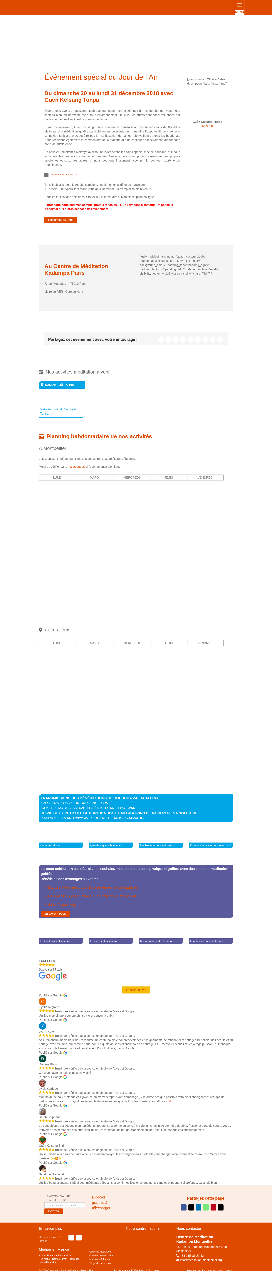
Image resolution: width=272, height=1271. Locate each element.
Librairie (43, 1241)
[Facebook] (161, 339)
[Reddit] (175, 339)
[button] (239, 5)
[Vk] (212, 339)
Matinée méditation (99, 1259)
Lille (43, 1255)
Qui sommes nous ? (50, 1237)
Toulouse (74, 1258)
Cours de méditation (100, 1251)
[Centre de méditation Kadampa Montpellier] (60, 3)
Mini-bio (207, 125)
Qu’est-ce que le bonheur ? (106, 845)
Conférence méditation (101, 1255)
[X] (168, 339)
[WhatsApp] (190, 339)
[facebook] (71, 1237)
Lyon (64, 1258)
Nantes (56, 1258)
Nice (54, 1262)
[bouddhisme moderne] (141, 1192)
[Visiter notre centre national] (148, 1236)
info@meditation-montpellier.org (200, 1260)
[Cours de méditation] (207, 91)
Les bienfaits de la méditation (157, 845)
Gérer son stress (50, 845)
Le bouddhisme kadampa (55, 941)
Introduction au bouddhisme (206, 941)
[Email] (220, 339)
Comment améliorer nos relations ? (210, 845)
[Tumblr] (198, 339)
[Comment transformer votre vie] (123, 1192)
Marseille (44, 1262)
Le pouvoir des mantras (104, 941)
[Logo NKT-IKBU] (100, 1227)
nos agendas (76, 466)
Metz (68, 1255)
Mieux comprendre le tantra (156, 941)
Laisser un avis (136, 989)
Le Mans (45, 1258)
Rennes (51, 1255)
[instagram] (79, 1237)
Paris (60, 1255)
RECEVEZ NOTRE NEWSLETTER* (57, 1198)
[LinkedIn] (183, 339)
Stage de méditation (100, 1263)
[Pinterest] (205, 339)
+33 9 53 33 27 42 (192, 1255)
